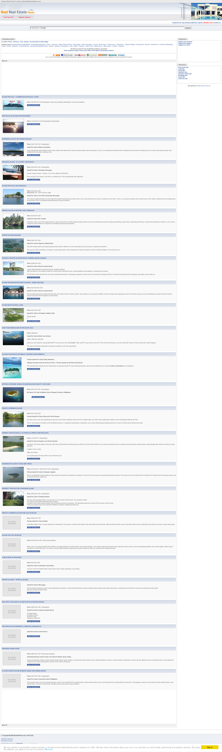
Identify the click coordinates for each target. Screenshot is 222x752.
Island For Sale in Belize (11, 535)
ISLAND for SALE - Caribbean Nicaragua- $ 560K (20, 97)
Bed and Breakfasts (24, 44)
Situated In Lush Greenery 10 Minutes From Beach (21, 626)
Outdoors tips (182, 72)
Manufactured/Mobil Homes (39, 46)
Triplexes (82, 46)
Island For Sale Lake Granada (14, 186)
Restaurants (140, 44)
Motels (76, 46)
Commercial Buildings (166, 44)
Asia (21, 42)
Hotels (4, 46)
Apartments (154, 44)
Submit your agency (184, 43)
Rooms (9, 46)
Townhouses (111, 44)
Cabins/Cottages (130, 44)
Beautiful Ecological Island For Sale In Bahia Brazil (23, 602)
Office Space (107, 46)
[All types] (14, 44)
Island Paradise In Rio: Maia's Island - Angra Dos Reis (23, 282)
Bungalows (64, 46)
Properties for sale (178, 23)
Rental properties (191, 23)
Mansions (15, 46)
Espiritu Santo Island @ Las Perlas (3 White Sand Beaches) (25, 433)
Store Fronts (89, 46)
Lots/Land (54, 44)
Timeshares (120, 44)
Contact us (217, 23)
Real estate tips (183, 67)
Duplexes (57, 46)
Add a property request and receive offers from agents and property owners (89, 50)
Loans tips (181, 77)
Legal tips (181, 69)
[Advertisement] (111, 32)
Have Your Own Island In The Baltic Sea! (17, 328)
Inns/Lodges (77, 44)
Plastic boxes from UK (203, 86)
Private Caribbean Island (12, 408)
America (16, 42)
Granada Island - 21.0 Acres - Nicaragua (18, 162)
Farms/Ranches (24, 46)
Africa (10, 42)
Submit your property (185, 42)
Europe (26, 42)
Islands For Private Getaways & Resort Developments (23, 354)
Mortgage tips (182, 75)
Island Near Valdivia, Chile (12, 305)
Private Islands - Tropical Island (15, 580)
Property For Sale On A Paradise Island (18, 488)
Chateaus (121, 46)
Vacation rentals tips (185, 74)
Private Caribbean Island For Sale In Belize (19, 513)
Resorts (147, 44)
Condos (95, 44)
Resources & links (6, 741)
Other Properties (87, 44)
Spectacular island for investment (16, 116)
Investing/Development (38, 44)
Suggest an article (184, 45)
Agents (200, 23)
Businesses (102, 44)
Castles (114, 46)
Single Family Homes (65, 44)
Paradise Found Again (10, 648)
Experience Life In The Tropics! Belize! (17, 139)
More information (33, 105)
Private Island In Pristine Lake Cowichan (18, 210)
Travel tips (181, 70)
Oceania (32, 42)
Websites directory (7, 739)
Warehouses (98, 46)
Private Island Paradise (11, 235)
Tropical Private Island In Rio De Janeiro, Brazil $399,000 (24, 258)
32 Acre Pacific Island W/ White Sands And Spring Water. (24, 671)
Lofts (70, 46)
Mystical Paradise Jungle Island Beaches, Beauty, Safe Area (26, 384)
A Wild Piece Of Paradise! (12, 557)
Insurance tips (183, 78)
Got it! (209, 747)
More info (49, 749)
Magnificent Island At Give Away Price (17, 464)
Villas (48, 44)
